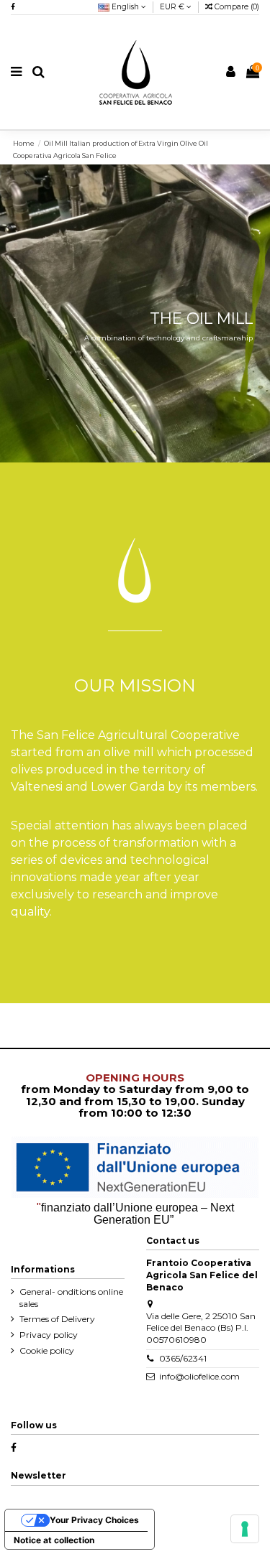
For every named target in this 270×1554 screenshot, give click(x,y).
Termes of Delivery (57, 1318)
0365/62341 (183, 1358)
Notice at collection (54, 1540)
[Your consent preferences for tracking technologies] (244, 1529)
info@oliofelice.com (199, 1376)
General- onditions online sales (71, 1297)
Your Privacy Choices (94, 1520)
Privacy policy (48, 1334)
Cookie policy (46, 1350)
